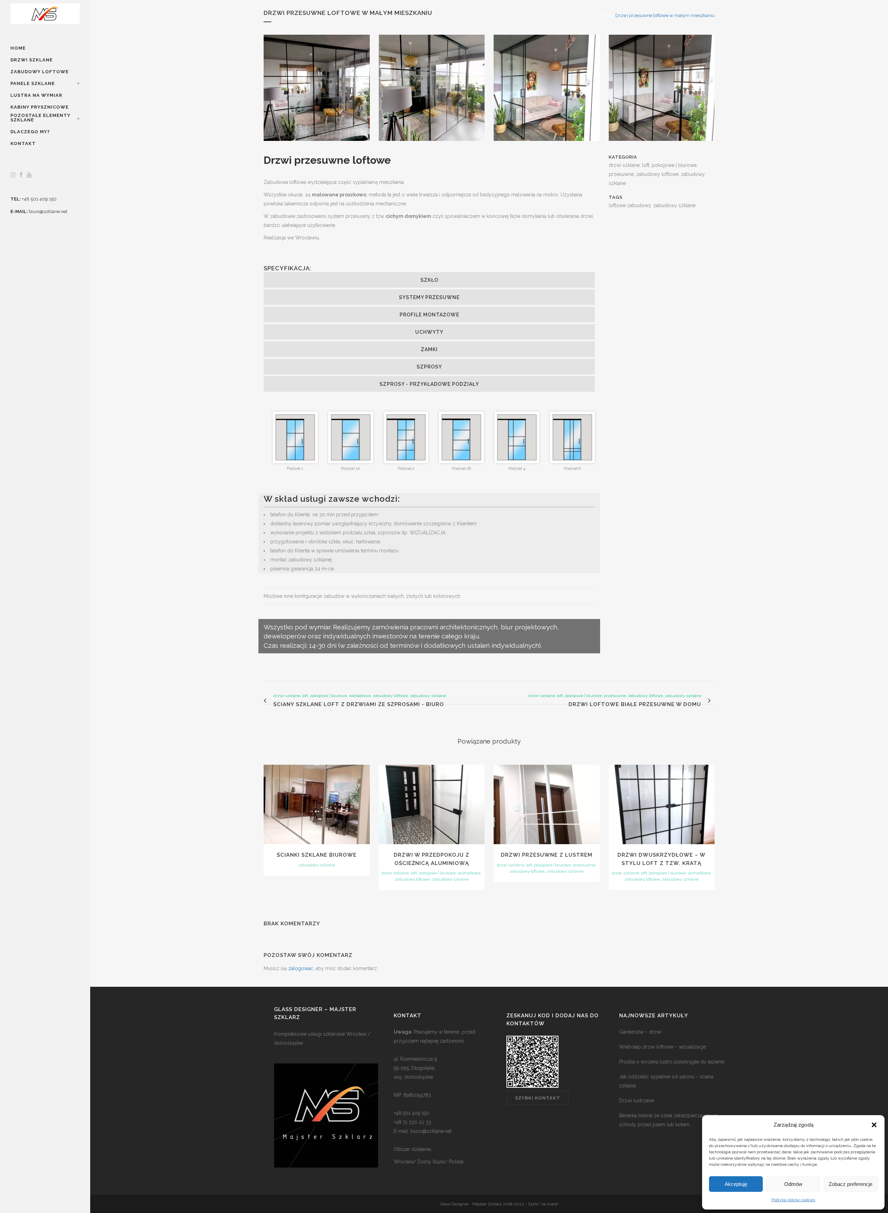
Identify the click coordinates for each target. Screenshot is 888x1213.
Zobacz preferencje (850, 1184)
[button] (874, 1124)
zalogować (300, 968)
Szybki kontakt (537, 1098)
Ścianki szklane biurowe (317, 855)
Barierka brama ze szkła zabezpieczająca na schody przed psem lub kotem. (668, 1120)
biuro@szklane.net (48, 211)
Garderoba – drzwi (640, 1032)
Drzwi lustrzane (636, 1100)
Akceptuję (736, 1184)
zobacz (316, 803)
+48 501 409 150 (39, 199)
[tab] (429, 280)
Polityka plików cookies (793, 1199)
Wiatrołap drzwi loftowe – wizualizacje (662, 1047)
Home (604, 15)
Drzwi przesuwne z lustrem (546, 855)
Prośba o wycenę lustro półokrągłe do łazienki (672, 1061)
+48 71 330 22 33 (412, 1122)
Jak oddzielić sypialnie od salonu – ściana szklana (666, 1081)
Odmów (793, 1184)
